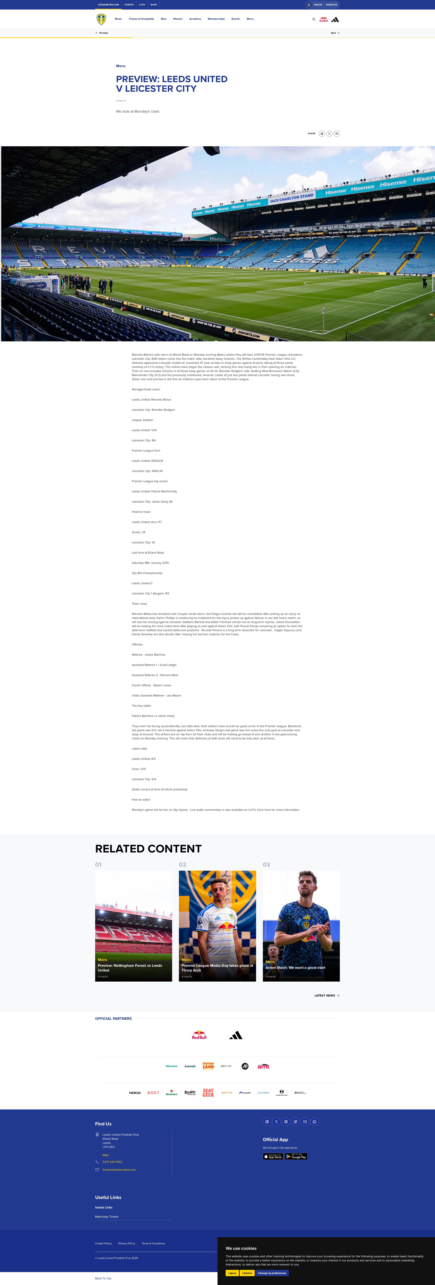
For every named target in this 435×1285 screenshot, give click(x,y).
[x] (329, 134)
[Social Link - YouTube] (305, 1122)
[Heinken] (171, 1092)
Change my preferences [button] (272, 1273)
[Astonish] (190, 1066)
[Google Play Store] (296, 1156)
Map (105, 1155)
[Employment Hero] (281, 1092)
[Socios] (190, 1092)
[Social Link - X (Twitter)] (276, 1122)
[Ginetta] (226, 1092)
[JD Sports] (245, 1066)
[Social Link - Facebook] (267, 1122)
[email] (337, 134)
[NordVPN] (245, 1092)
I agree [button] (232, 1273)
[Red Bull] (199, 1035)
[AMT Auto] (263, 1066)
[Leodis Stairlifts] (263, 1092)
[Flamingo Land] (208, 1066)
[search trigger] (314, 19)
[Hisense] (171, 1066)
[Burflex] (226, 1066)
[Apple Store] (273, 1156)
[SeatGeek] (208, 1092)
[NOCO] (134, 1092)
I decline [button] (247, 1273)
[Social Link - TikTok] (295, 1122)
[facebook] (322, 134)
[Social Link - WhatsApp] (314, 1122)
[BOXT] (153, 1092)
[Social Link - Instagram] (286, 1122)
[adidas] (236, 1035)
